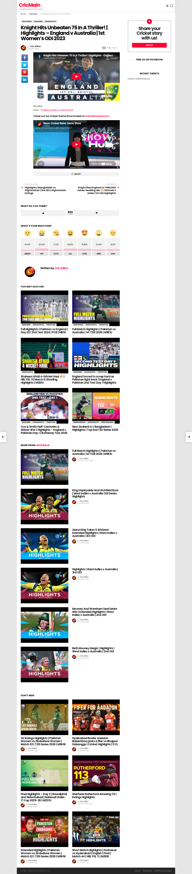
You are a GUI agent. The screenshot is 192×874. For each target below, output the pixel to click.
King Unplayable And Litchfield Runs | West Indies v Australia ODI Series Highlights (95, 493)
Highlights (38, 324)
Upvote (43, 213)
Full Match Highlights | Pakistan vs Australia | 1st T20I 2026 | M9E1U (94, 330)
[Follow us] (167, 5)
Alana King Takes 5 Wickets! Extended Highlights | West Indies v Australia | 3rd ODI (94, 533)
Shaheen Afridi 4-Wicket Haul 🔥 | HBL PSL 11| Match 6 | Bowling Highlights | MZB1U (42, 379)
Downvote (96, 213)
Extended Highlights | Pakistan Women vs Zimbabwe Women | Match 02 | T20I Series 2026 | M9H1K (43, 853)
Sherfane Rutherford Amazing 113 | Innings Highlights (94, 795)
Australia (78, 324)
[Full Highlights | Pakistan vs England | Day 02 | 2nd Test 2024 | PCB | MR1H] (44, 308)
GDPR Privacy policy (163, 871)
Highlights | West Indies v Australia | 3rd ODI (95, 570)
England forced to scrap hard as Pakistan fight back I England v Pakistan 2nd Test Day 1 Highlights (94, 379)
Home (137, 871)
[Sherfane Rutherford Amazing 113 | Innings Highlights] (96, 773)
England (26, 324)
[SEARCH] (171, 5)
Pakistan (50, 324)
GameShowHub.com (97, 116)
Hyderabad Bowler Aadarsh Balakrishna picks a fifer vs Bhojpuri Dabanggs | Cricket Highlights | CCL (95, 741)
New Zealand (107, 422)
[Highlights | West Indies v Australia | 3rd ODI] (44, 585)
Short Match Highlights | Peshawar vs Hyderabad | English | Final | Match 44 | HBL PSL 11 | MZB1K (94, 853)
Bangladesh (79, 422)
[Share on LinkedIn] (24, 79)
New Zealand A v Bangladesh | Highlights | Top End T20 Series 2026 (95, 428)
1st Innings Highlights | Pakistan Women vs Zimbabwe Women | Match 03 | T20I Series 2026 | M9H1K (43, 741)
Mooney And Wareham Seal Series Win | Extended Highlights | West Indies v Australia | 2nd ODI (94, 612)
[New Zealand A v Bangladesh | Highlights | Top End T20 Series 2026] (96, 406)
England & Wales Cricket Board (57, 110)
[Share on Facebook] (24, 57)
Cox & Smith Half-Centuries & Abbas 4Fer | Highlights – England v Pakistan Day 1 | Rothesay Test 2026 (44, 430)
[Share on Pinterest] (24, 72)
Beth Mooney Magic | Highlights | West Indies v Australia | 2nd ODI (93, 649)
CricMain (29, 5)
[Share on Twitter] (24, 65)
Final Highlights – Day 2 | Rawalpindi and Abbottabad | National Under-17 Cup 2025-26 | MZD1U (44, 797)
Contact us (147, 871)
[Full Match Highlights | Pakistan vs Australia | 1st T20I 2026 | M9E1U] (96, 308)
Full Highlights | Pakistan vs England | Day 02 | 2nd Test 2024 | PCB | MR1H (44, 330)
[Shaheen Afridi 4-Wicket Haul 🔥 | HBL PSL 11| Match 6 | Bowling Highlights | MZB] (44, 355)
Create (149, 45)
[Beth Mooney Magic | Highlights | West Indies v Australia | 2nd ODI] (44, 664)
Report (77, 174)
